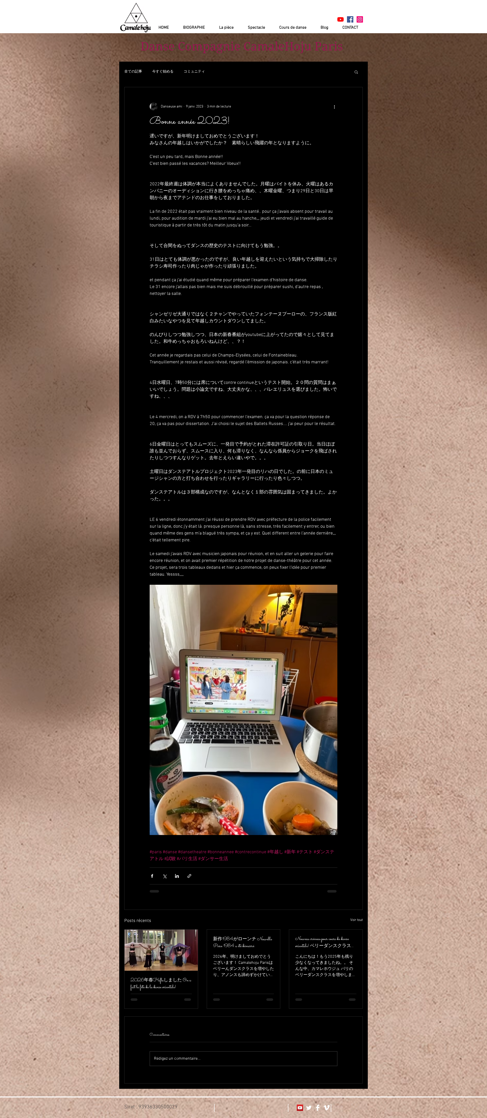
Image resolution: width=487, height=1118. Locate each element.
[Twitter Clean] (309, 1108)
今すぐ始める (162, 71)
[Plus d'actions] (334, 106)
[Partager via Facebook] (152, 876)
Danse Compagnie (190, 46)
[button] (356, 72)
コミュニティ (194, 71)
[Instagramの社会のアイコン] (360, 19)
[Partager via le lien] (189, 876)
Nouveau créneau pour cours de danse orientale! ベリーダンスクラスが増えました (325, 943)
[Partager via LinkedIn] (177, 876)
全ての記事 (133, 71)
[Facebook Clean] (318, 1108)
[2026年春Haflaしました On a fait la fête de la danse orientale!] (161, 950)
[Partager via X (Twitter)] (164, 876)
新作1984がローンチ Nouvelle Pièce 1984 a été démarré (242, 943)
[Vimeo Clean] (326, 1108)
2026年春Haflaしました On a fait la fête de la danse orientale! (161, 984)
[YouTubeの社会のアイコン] (300, 1108)
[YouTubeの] (340, 19)
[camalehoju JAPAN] (350, 19)
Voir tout (356, 920)
